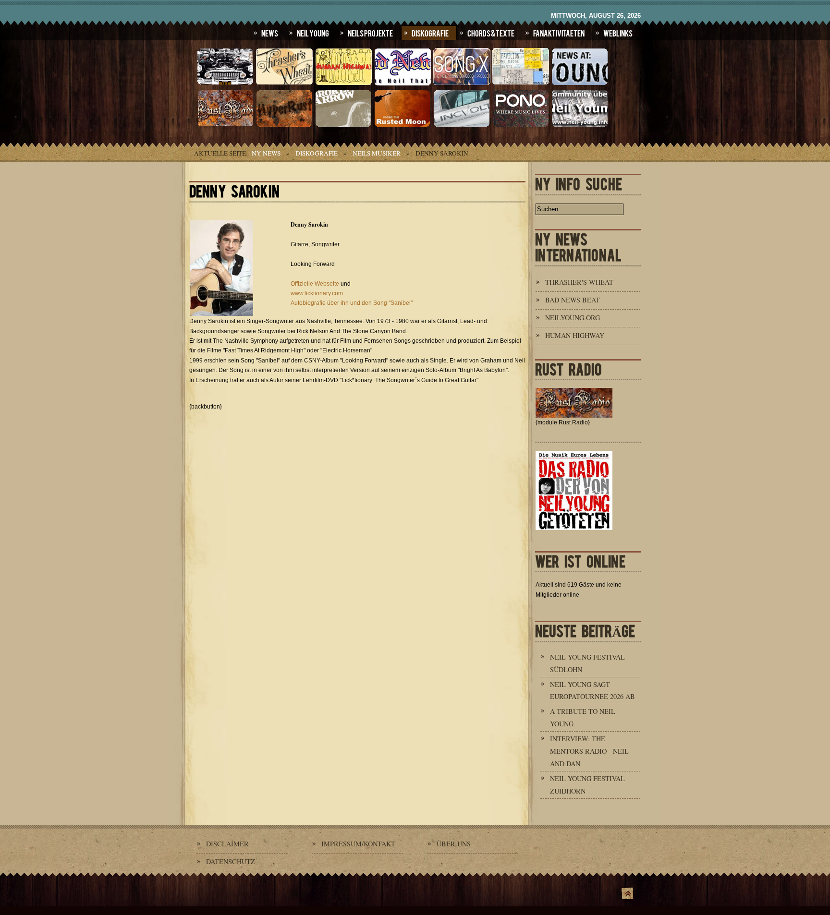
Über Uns (454, 843)
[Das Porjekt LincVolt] (461, 125)
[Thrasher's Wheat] (284, 84)
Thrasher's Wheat (579, 282)
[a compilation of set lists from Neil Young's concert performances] (520, 84)
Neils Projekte (370, 32)
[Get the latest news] (580, 84)
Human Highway (574, 335)
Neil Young (313, 32)
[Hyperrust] (284, 125)
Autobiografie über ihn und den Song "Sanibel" (352, 303)
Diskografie (430, 32)
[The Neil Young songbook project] (461, 84)
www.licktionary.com (317, 293)
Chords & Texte (490, 32)
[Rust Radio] (225, 125)
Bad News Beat (572, 299)
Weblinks (618, 32)
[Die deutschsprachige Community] (580, 125)
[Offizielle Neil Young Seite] (225, 84)
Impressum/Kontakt (358, 843)
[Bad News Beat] (402, 84)
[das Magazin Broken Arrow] (343, 125)
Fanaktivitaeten (559, 32)
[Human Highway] (343, 84)
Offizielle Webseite (315, 283)
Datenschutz (230, 861)
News (269, 32)
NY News (266, 153)
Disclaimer (227, 843)
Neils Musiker (377, 153)
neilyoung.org (572, 317)
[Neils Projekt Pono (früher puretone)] (520, 125)
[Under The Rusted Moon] (402, 125)
